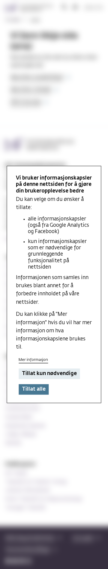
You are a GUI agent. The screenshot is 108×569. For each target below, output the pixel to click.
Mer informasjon (33, 360)
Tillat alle (34, 389)
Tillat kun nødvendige (49, 373)
